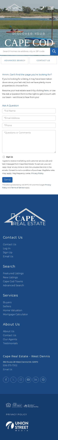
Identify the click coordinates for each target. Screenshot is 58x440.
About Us (8, 331)
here (46, 90)
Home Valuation (12, 310)
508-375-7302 (43, 8)
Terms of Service (18, 188)
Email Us (8, 256)
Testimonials (10, 343)
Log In (6, 248)
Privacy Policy (37, 173)
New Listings (10, 277)
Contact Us (43, 60)
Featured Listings (13, 273)
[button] (54, 51)
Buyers (7, 302)
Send (7, 179)
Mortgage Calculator (15, 314)
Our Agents (10, 339)
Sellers (7, 306)
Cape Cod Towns (13, 281)
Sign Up (7, 252)
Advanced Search (14, 60)
